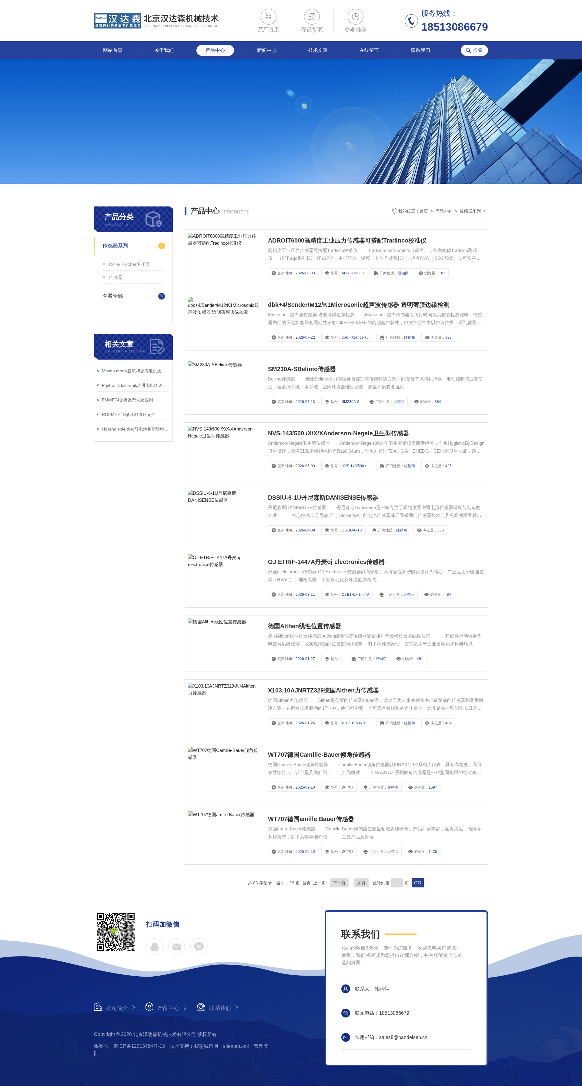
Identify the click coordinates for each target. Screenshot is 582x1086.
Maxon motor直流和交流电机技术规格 (135, 370)
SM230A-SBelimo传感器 (302, 369)
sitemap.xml (236, 1046)
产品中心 (215, 50)
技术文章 (318, 50)
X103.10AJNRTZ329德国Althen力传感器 (323, 690)
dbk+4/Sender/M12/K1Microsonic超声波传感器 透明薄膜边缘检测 (359, 304)
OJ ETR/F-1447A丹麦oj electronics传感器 (326, 561)
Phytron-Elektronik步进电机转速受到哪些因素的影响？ (135, 385)
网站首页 (112, 50)
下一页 (339, 882)
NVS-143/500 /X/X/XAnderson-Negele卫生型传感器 (338, 433)
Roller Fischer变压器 (129, 264)
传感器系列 (115, 246)
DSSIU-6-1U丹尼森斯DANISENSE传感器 (323, 497)
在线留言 (369, 50)
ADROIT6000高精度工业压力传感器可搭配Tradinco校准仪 (347, 240)
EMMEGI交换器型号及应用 (127, 399)
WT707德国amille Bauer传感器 (311, 819)
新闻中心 (266, 50)
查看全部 (112, 296)
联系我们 (420, 50)
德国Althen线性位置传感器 (304, 626)
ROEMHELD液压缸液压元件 (129, 414)
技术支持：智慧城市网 (194, 1046)
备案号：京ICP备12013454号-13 (129, 1046)
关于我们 (164, 50)
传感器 (115, 277)
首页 (424, 211)
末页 (361, 882)
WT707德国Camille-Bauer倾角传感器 (319, 754)
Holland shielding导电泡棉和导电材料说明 (135, 429)
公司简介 (117, 1008)
